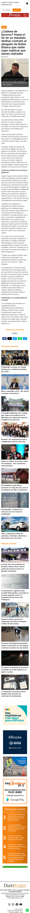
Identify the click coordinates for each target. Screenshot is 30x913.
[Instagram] (13, 904)
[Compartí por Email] (14, 338)
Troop (21, 912)
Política (4, 27)
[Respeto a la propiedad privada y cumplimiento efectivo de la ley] (15, 430)
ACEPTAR (16, 10)
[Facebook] (17, 904)
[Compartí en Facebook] (4, 338)
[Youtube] (21, 904)
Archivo (21, 910)
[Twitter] (9, 904)
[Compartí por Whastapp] (20, 338)
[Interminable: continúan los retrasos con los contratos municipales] (15, 500)
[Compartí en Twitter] (9, 338)
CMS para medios (13, 912)
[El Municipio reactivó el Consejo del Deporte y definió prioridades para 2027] (15, 357)
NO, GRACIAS (6, 10)
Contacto (20, 909)
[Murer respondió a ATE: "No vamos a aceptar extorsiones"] (15, 381)
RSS (16, 909)
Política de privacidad (12, 910)
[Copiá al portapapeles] (25, 338)
